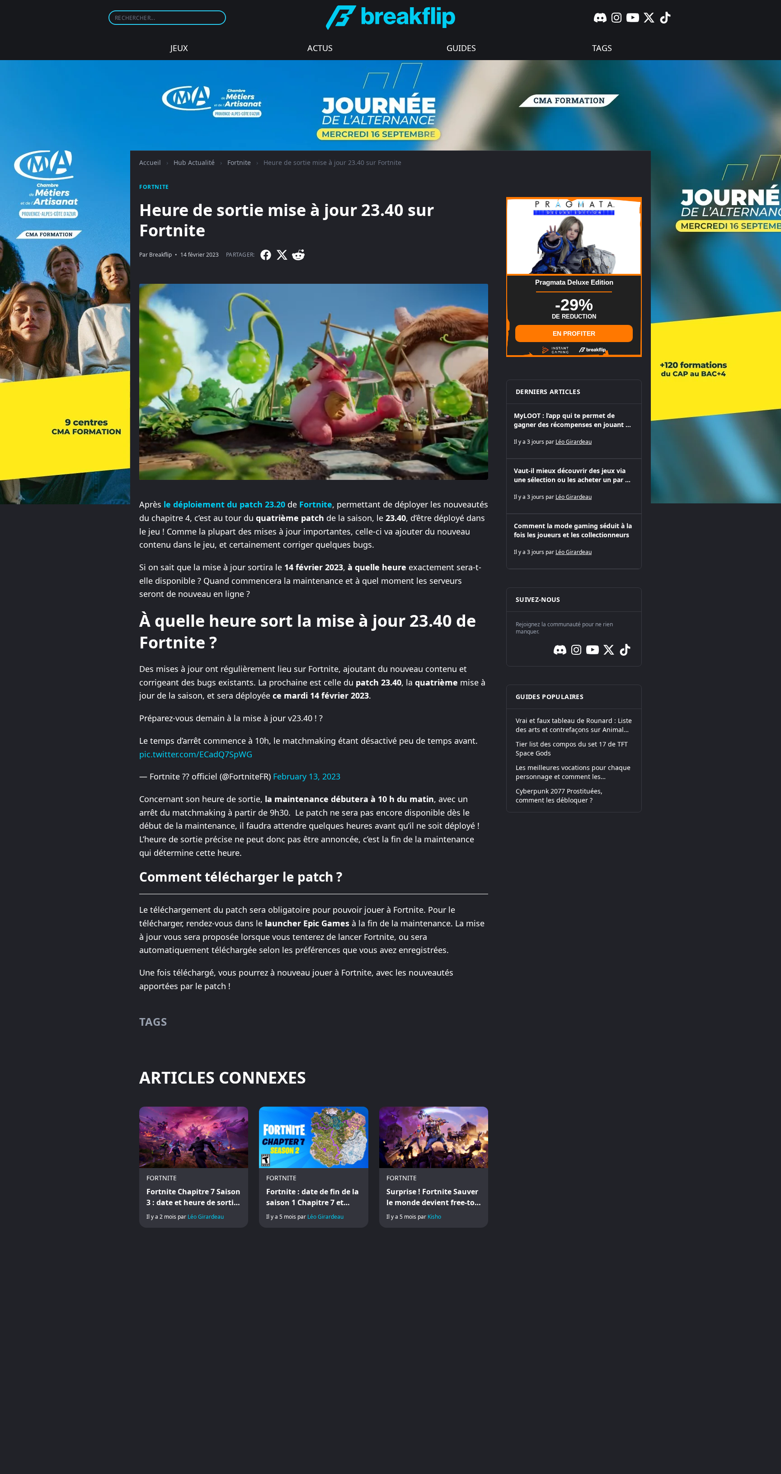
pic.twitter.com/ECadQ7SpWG (195, 754)
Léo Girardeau (206, 1217)
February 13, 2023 (306, 776)
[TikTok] (665, 17)
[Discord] (600, 17)
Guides (461, 47)
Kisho (434, 1217)
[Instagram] (616, 17)
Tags (602, 47)
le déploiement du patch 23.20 (224, 504)
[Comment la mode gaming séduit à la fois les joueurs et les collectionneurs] (574, 541)
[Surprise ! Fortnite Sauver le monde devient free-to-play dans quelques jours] (433, 1167)
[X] (649, 17)
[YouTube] (633, 17)
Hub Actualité (194, 162)
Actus (320, 47)
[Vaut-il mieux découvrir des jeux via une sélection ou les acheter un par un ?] (574, 486)
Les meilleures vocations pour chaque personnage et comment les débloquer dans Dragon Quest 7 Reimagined (573, 772)
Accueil (150, 162)
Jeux (179, 47)
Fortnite (239, 162)
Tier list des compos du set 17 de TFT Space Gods (572, 748)
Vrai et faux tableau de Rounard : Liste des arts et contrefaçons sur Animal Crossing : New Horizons (574, 725)
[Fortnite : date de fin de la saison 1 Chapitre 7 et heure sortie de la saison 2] (313, 1167)
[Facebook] (266, 255)
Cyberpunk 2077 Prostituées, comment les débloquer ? (559, 795)
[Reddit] (298, 255)
